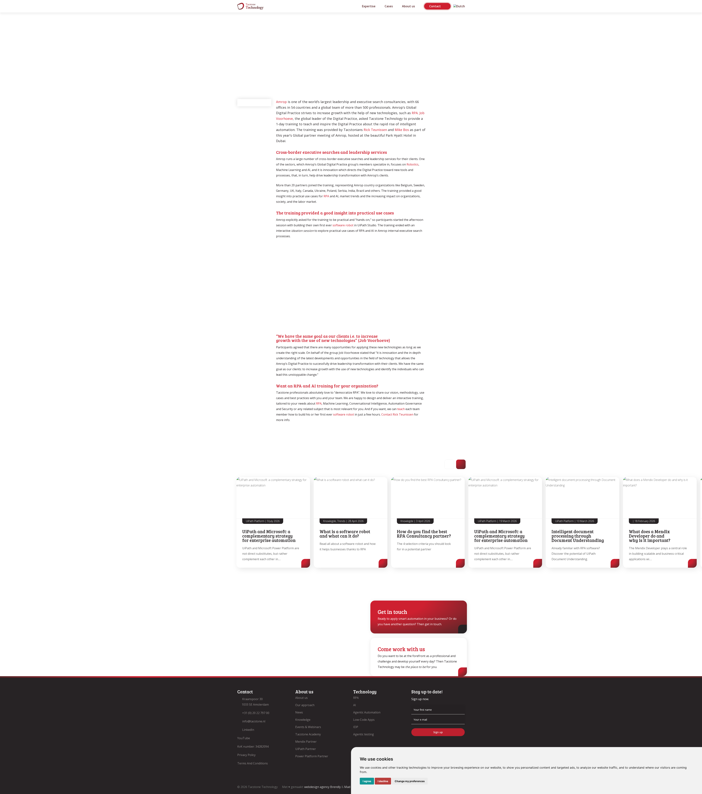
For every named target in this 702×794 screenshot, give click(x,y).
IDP (355, 727)
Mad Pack (350, 787)
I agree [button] (367, 781)
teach (401, 409)
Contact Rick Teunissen (397, 414)
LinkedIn (248, 730)
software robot (343, 225)
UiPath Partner (305, 748)
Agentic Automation (366, 712)
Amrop (281, 102)
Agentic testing (363, 734)
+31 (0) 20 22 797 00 (255, 713)
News (299, 712)
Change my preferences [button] (410, 781)
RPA (415, 113)
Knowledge (302, 719)
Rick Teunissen (375, 129)
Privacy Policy (246, 755)
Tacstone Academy (308, 734)
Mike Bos (402, 129)
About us (301, 697)
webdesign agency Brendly (322, 787)
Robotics (412, 164)
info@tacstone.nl (253, 721)
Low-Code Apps (364, 719)
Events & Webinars (308, 727)
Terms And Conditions (252, 763)
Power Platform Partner (311, 756)
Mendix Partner (306, 741)
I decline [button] (383, 781)
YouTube (243, 738)
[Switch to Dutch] (458, 6)
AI (354, 705)
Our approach (304, 705)
